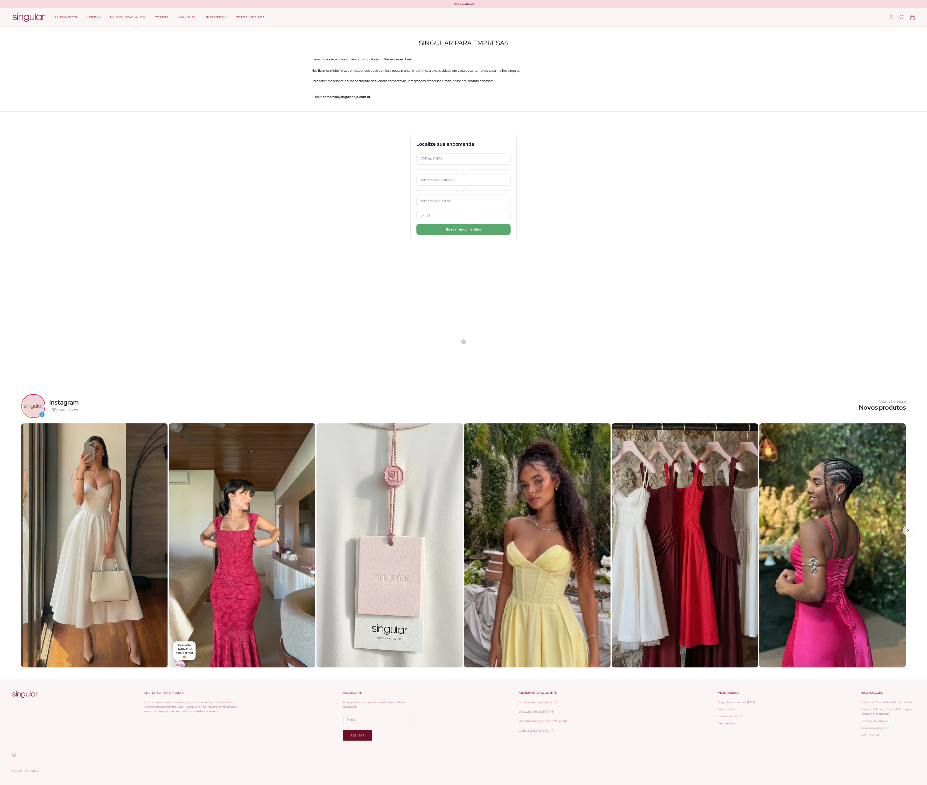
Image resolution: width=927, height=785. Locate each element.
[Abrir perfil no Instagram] (33, 406)
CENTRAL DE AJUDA (250, 17)
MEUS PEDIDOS (215, 17)
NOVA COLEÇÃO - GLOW (127, 17)
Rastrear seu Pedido (730, 716)
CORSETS (161, 17)
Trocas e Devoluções (874, 721)
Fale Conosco (726, 709)
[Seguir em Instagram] (14, 754)
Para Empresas (870, 735)
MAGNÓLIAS (186, 17)
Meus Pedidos (727, 723)
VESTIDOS (93, 17)
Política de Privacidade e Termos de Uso (886, 702)
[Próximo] (908, 530)
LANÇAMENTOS (66, 17)
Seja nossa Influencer (875, 728)
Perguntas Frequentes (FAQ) (736, 702)
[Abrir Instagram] (94, 545)
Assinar (357, 735)
